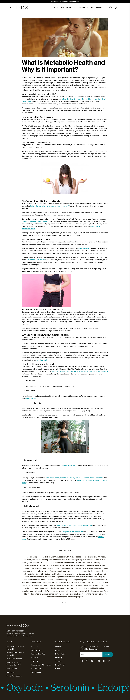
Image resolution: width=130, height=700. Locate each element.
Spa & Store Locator (14, 676)
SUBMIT (108, 654)
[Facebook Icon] (81, 661)
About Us (34, 647)
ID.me (57, 669)
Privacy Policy (27, 636)
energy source (84, 248)
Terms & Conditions (13, 636)
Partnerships (36, 672)
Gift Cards (10, 672)
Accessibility (36, 669)
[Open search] (110, 7)
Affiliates (34, 658)
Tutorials (58, 661)
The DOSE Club (37, 650)
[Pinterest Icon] (92, 661)
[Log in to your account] (116, 7)
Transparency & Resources (41, 665)
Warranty (58, 658)
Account (58, 647)
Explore (99, 8)
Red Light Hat (11, 669)
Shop (56, 8)
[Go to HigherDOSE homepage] (17, 7)
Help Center (60, 665)
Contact (58, 650)
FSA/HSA (34, 661)
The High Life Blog (38, 654)
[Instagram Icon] (87, 661)
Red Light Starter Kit (14, 659)
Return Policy (60, 654)
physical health (42, 360)
